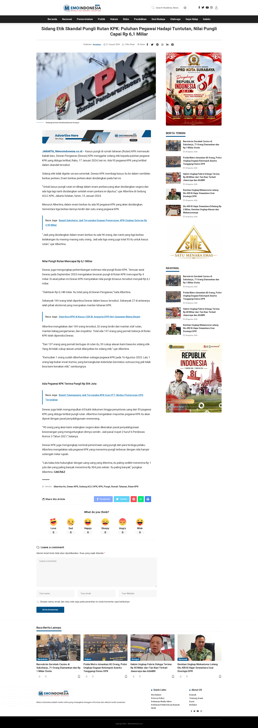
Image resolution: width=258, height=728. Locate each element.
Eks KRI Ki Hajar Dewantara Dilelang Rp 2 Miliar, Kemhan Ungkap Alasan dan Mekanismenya (202, 209)
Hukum (88, 659)
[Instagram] (211, 7)
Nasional (183, 659)
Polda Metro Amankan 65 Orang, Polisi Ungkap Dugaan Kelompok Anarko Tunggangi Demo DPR (202, 160)
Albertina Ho (60, 486)
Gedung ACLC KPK (88, 486)
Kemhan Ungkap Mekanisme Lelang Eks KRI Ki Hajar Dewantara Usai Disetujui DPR (200, 193)
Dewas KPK (72, 486)
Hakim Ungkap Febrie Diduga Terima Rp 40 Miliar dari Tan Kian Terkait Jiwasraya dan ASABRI (201, 177)
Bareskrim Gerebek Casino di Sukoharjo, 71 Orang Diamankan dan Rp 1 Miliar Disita (201, 144)
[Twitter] (203, 7)
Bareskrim (42, 659)
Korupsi (135, 659)
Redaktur (97, 44)
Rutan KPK (133, 486)
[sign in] (216, 7)
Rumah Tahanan (119, 486)
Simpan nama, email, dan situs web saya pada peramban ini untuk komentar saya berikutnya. (85, 601)
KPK (101, 486)
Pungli (107, 486)
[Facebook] (199, 7)
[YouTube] (207, 7)
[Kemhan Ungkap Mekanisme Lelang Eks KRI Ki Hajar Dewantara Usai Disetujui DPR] (173, 194)
